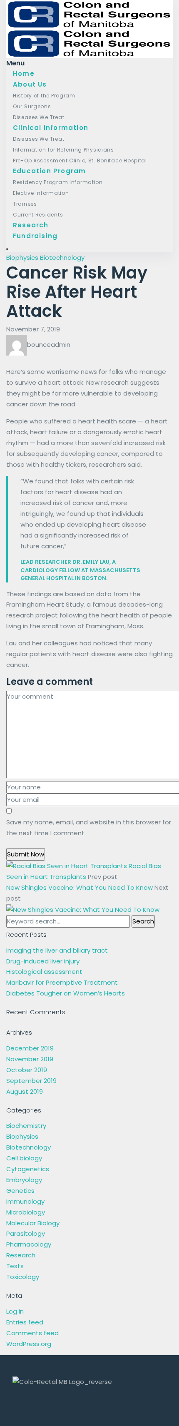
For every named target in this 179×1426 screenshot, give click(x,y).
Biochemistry (26, 1125)
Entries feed (24, 1322)
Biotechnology (62, 257)
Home (24, 73)
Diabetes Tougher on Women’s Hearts (65, 993)
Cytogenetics (27, 1169)
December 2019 (30, 1048)
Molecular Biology (33, 1223)
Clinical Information (50, 127)
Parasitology (25, 1233)
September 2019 (31, 1080)
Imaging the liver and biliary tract (57, 950)
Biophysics (22, 257)
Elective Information (41, 193)
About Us (30, 84)
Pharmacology (28, 1244)
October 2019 (26, 1069)
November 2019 (29, 1059)
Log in (15, 1311)
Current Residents (38, 214)
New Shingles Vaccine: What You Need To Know (80, 887)
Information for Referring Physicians (63, 149)
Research (31, 225)
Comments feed (32, 1333)
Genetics (20, 1190)
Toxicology (22, 1276)
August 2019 (24, 1091)
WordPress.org (28, 1343)
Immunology (25, 1201)
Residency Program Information (58, 182)
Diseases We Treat (38, 117)
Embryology (24, 1179)
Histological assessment (44, 971)
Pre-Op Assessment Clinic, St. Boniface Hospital (80, 160)
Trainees (25, 203)
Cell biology (24, 1158)
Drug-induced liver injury (43, 961)
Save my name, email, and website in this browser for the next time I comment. (88, 827)
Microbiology (25, 1212)
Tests (15, 1266)
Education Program (49, 171)
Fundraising (35, 235)
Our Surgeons (32, 106)
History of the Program (44, 95)
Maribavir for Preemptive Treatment (62, 982)
